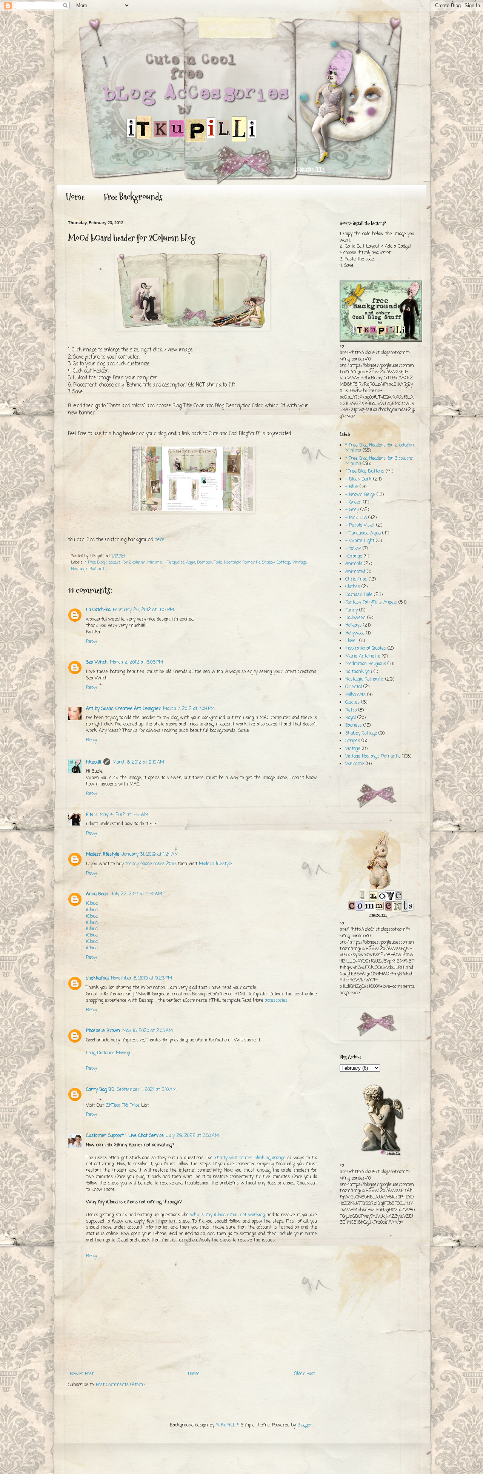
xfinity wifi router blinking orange (250, 1158)
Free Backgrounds (132, 197)
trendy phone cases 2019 (150, 864)
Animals (353, 564)
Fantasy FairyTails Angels (371, 602)
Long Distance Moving (108, 1053)
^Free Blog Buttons (364, 471)
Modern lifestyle (102, 854)
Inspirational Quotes (365, 648)
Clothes (352, 587)
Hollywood (355, 633)
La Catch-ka (98, 610)
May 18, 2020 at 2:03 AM (147, 1030)
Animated (355, 571)
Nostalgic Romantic (242, 562)
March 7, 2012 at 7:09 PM (189, 708)
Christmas (356, 579)
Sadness (353, 725)
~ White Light (359, 541)
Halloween (355, 618)
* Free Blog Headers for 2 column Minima (123, 562)
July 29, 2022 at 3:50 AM (192, 1135)
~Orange (353, 556)
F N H (91, 815)
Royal (350, 718)
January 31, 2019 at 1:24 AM (150, 854)
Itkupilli (93, 762)
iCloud (92, 903)
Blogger (304, 1425)
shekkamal (97, 978)
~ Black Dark (358, 479)
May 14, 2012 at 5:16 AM (124, 815)
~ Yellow (353, 548)
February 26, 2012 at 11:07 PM (143, 610)
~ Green (353, 502)
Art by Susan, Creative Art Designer (123, 708)
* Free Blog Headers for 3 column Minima (379, 461)
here (159, 540)
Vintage (352, 748)
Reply (91, 641)
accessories (276, 1000)
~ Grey (352, 510)
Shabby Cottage (276, 562)
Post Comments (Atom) (120, 1385)
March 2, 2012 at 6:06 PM (136, 662)
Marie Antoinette (362, 656)
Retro (351, 710)
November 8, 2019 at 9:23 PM (141, 978)
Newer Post (82, 1374)
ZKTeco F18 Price (123, 1105)
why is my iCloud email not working (227, 1215)
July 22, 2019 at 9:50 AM (136, 894)
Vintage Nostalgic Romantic (372, 756)
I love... (351, 641)
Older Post (304, 1374)
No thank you (358, 671)
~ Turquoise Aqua (179, 562)
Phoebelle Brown (103, 1030)
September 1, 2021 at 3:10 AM (147, 1089)
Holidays (353, 625)
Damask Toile (209, 562)
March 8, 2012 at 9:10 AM (138, 762)
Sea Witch (97, 662)
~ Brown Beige (360, 494)
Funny (351, 610)
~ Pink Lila (356, 517)
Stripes (352, 741)
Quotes (352, 702)
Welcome (354, 764)
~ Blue (351, 487)
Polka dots (355, 695)
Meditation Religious (365, 664)
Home (75, 197)
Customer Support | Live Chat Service (125, 1135)
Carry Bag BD (100, 1089)
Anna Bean (97, 894)
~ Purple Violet (360, 525)
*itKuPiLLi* (227, 1425)
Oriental (353, 687)
